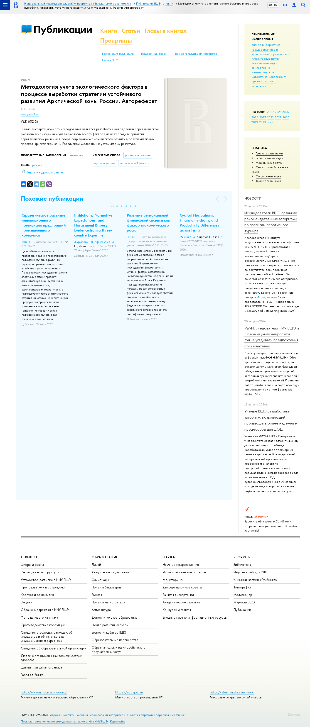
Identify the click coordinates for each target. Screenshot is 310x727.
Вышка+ (97, 595)
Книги (108, 31)
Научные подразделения (181, 564)
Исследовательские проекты (184, 572)
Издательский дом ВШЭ (251, 572)
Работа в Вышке (32, 675)
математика (259, 77)
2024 (254, 117)
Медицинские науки (269, 163)
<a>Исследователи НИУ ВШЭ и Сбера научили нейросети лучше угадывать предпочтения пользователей (271, 337)
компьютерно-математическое (262, 70)
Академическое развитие (181, 602)
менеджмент (277, 77)
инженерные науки (264, 63)
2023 (262, 117)
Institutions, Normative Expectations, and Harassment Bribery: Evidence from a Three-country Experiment (93, 225)
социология (269, 81)
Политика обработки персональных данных (156, 715)
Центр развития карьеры (110, 625)
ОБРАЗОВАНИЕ (105, 557)
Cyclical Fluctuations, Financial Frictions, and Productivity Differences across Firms (199, 223)
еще (270, 122)
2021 (278, 117)
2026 (278, 112)
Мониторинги (173, 580)
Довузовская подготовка (110, 572)
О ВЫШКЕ (29, 557)
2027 (270, 112)
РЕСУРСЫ (242, 557)
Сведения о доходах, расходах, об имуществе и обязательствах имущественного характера (47, 636)
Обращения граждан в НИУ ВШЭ (45, 609)
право (255, 81)
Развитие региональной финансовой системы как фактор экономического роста (148, 223)
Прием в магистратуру (108, 602)
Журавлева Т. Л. (83, 242)
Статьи (131, 31)
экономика (258, 86)
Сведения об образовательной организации (53, 648)
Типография (242, 587)
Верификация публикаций (118, 54)
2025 (285, 112)
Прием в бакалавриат (107, 587)
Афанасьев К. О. (105, 242)
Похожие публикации (52, 198)
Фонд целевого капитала (39, 617)
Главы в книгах (166, 31)
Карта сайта (117, 721)
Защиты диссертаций (178, 595)
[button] (112, 206)
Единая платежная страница (41, 667)
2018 (262, 122)
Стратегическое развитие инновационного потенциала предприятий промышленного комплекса (44, 225)
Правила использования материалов (195, 54)
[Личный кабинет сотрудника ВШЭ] (294, 5)
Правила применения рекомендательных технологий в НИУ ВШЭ (64, 721)
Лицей (96, 564)
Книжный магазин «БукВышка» (255, 580)
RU (270, 5)
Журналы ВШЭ (244, 602)
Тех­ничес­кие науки (268, 181)
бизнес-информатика (265, 45)
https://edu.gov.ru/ (129, 692)
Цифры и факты (32, 564)
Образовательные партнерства (115, 640)
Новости (252, 198)
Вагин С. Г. (28, 242)
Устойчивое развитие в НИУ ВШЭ (46, 580)
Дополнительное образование (115, 617)
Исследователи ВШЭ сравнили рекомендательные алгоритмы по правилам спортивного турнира (270, 221)
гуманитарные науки (265, 58)
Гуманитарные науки (269, 153)
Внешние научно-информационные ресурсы (195, 617)
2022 (270, 117)
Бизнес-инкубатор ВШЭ (109, 632)
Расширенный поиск (153, 54)
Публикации (62, 29)
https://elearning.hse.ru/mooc (232, 692)
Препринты (116, 40)
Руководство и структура (40, 572)
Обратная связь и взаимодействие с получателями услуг (118, 649)
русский (37, 165)
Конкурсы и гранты (177, 609)
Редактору (294, 713)
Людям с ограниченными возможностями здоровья (51, 658)
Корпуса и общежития (37, 595)
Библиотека (242, 564)
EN (275, 5)
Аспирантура (101, 609)
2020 (286, 117)
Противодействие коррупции (43, 625)
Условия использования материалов (101, 715)
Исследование (267, 297)
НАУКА (169, 557)
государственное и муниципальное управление (270, 51)
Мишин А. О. (188, 237)
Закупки (26, 602)
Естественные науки (269, 158)
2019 (254, 122)
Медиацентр (243, 595)
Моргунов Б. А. (30, 114)
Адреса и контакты (62, 715)
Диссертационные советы (182, 587)
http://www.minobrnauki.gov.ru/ (44, 692)
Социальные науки (268, 176)
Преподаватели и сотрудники (43, 587)
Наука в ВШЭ (110, 60)
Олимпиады (100, 580)
